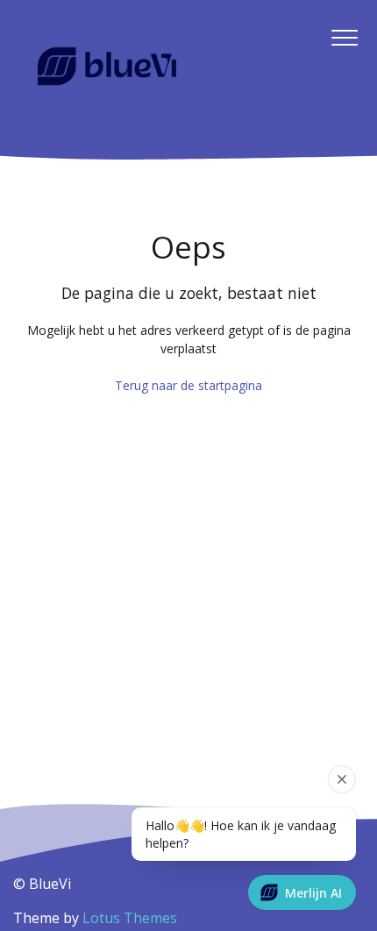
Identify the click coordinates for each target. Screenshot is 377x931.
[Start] (107, 66)
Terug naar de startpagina (188, 385)
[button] (344, 38)
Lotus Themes (129, 917)
